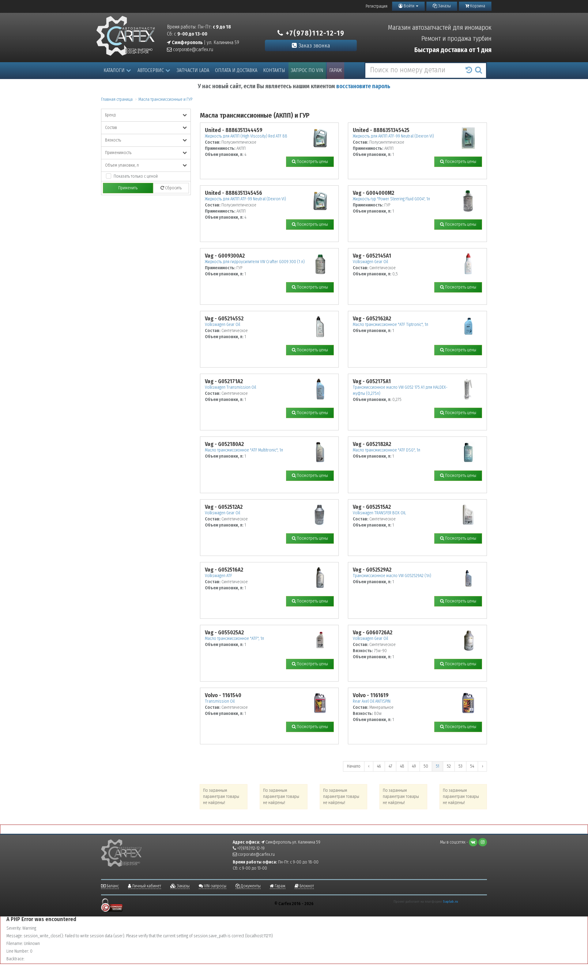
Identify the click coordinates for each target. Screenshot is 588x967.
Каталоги (114, 70)
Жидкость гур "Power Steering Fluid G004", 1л (391, 199)
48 (402, 766)
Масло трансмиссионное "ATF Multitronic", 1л (244, 450)
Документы (250, 886)
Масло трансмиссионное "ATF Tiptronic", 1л (390, 324)
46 (379, 766)
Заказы (444, 6)
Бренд (110, 115)
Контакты (274, 70)
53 (460, 766)
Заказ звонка (313, 45)
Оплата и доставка (236, 70)
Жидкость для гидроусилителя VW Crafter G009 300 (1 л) (255, 261)
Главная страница (117, 99)
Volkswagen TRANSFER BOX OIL (379, 513)
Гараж (335, 70)
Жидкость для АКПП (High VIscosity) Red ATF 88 (246, 136)
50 (426, 766)
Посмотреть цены (312, 161)
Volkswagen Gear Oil (370, 261)
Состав (111, 127)
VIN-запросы (214, 886)
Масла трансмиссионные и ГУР (165, 99)
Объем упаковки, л (122, 165)
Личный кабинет (146, 886)
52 (449, 766)
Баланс (112, 886)
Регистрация (376, 6)
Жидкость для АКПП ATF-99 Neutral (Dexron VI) (393, 136)
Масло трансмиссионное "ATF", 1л (234, 638)
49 (414, 766)
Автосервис (151, 70)
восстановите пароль (363, 86)
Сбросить (173, 188)
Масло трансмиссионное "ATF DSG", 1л (386, 450)
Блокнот (306, 886)
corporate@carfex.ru (192, 49)
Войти (409, 6)
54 (472, 766)
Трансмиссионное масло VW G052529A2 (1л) (392, 575)
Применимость (118, 152)
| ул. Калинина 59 (205, 42)
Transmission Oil (220, 701)
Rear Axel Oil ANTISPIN (371, 701)
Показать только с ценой (136, 176)
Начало (353, 766)
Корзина (477, 6)
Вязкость (113, 140)
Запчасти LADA (193, 70)
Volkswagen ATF (218, 575)
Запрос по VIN (307, 70)
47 (390, 766)
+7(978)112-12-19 (314, 33)
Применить (128, 188)
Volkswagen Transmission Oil (230, 387)
